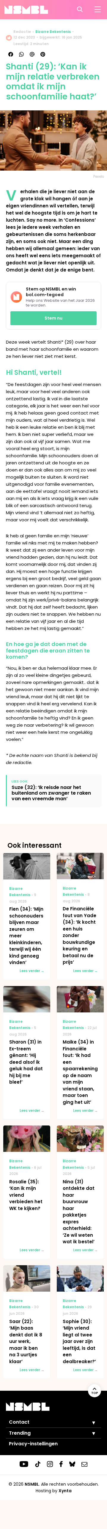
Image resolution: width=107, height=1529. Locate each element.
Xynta (65, 1491)
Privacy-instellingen (33, 1443)
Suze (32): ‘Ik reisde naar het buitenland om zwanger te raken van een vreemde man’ (51, 793)
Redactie (22, 31)
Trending (20, 1433)
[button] (89, 1422)
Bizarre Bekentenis (53, 31)
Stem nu (53, 318)
